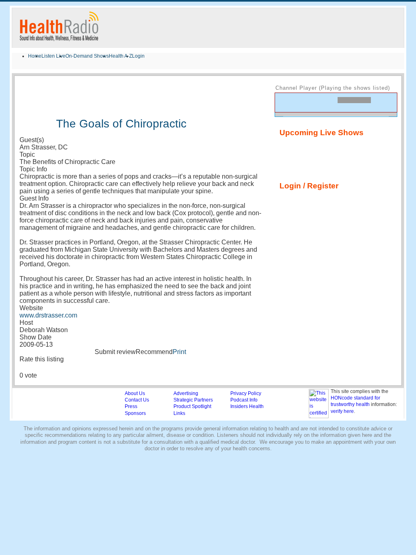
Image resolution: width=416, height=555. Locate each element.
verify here (342, 411)
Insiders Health (247, 406)
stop (328, 102)
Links (179, 413)
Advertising (185, 393)
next (312, 102)
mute (382, 104)
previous (284, 102)
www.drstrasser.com (48, 315)
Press (131, 406)
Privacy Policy (245, 393)
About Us (135, 393)
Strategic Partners (193, 400)
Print (179, 351)
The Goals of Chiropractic (121, 123)
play (298, 102)
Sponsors (135, 413)
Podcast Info (244, 400)
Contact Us (137, 400)
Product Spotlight (192, 406)
